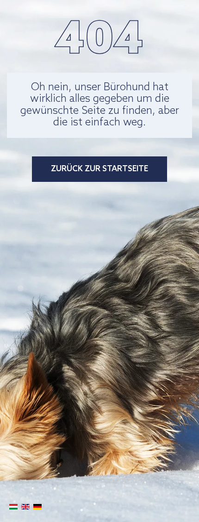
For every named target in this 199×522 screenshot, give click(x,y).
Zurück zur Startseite (99, 169)
